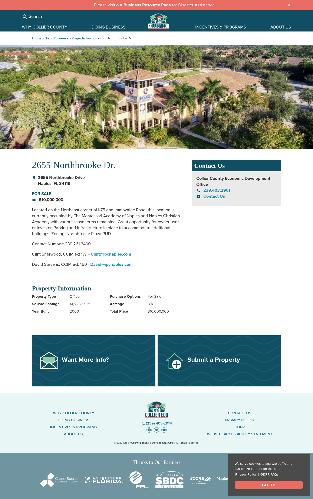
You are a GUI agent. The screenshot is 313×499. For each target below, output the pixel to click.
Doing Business (56, 38)
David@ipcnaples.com (111, 264)
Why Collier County (73, 413)
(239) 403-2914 (156, 423)
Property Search (84, 38)
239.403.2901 (216, 190)
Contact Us (214, 196)
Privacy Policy (246, 474)
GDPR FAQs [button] (269, 474)
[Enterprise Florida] (104, 480)
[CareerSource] (59, 480)
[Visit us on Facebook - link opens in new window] (149, 430)
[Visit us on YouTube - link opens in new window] (164, 430)
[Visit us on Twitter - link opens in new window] (156, 430)
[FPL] (139, 479)
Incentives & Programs (73, 427)
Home (36, 38)
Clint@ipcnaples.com (111, 254)
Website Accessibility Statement (239, 434)
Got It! (268, 485)
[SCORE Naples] (209, 480)
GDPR (239, 427)
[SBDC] (169, 479)
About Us (73, 434)
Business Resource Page (147, 5)
